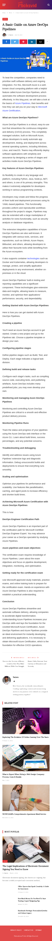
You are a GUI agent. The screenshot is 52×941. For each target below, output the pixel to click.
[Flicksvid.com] (27, 5)
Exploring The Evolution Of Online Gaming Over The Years (25, 737)
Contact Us (28, 930)
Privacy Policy (16, 930)
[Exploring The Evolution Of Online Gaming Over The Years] (26, 721)
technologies (33, 258)
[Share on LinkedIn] (32, 41)
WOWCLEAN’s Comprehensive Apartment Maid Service (24, 814)
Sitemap (39, 930)
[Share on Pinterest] (23, 41)
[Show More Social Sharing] (47, 41)
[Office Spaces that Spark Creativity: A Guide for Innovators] (9, 889)
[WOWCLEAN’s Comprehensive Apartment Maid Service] (26, 798)
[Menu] (4, 5)
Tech (5, 861)
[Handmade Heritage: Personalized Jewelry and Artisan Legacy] (9, 913)
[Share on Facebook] (6, 41)
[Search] (48, 5)
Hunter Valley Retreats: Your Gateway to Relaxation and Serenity (37, 663)
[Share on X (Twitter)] (15, 41)
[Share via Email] (40, 41)
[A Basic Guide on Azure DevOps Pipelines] (26, 59)
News (5, 19)
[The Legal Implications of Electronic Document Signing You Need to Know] (26, 849)
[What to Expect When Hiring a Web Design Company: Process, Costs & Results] (26, 758)
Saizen (11, 35)
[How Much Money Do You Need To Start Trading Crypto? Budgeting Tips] (9, 901)
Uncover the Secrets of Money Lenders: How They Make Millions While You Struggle (13, 663)
